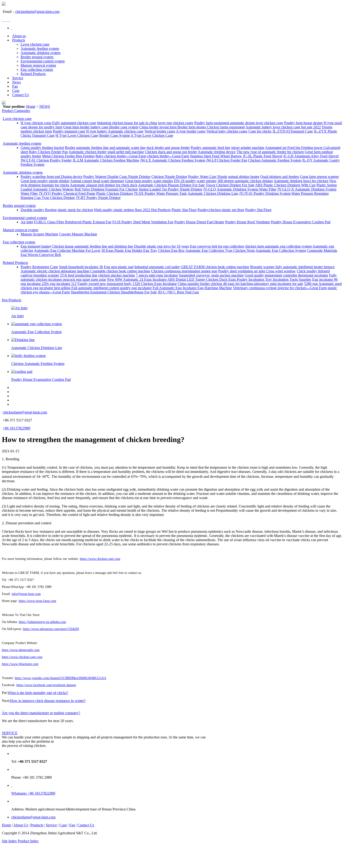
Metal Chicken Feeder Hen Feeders (68, 156)
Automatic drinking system (40, 53)
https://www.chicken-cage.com (100, 559)
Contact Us (20, 95)
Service (17, 78)
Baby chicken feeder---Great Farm (120, 156)
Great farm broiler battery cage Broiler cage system (100, 127)
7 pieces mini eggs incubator (157, 275)
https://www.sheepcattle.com (21, 650)
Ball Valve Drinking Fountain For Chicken (106, 189)
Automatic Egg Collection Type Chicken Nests (220, 250)
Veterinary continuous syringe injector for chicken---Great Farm (280, 288)
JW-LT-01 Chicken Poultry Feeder (46, 160)
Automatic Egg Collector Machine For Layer (67, 250)
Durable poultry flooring (39, 210)
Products (18, 40)
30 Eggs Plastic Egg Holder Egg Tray (129, 250)
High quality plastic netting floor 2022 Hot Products (132, 210)
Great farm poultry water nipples (149, 181)
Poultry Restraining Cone (39, 267)
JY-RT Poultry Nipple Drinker (98, 198)
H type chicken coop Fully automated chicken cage (58, 123)
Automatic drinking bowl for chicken (301, 181)
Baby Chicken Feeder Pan (48, 152)
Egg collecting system (37, 70)
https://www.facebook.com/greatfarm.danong (46, 685)
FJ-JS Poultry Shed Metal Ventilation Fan (142, 222)
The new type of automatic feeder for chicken (270, 152)
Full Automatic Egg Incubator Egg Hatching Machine (192, 288)
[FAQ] (2, 709)
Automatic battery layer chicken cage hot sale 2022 (283, 127)
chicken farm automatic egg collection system (278, 246)
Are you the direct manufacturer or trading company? (41, 713)
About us (19, 36)
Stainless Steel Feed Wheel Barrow (216, 156)
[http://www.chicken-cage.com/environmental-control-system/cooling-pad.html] (21, 372)
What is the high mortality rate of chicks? (38, 693)
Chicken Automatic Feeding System (274, 160)
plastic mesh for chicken (75, 210)
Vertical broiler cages (159, 131)
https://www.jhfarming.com (20, 664)
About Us (20, 825)
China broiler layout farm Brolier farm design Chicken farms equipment (192, 127)
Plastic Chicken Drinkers (114, 193)
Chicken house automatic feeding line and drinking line (92, 246)
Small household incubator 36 (81, 267)
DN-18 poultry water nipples (195, 181)
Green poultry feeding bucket (42, 148)
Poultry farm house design (303, 123)
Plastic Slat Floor (184, 210)
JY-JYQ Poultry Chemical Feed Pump (67, 193)
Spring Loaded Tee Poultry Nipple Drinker (170, 189)
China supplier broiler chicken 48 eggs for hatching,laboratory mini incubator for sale (240, 284)
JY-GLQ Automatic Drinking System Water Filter (239, 189)
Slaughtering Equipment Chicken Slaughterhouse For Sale (114, 292)
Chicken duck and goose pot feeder (171, 152)
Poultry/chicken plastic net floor (221, 210)
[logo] (4, 4)
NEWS (44, 106)
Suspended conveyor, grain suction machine (211, 275)
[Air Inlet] (19, 308)
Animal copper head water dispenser (97, 181)
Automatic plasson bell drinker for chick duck (103, 185)
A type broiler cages (190, 131)
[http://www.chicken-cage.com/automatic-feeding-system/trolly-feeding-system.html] (28, 356)
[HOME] (11, 28)
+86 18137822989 (16, 428)
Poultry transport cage (69, 131)
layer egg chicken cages (175, 123)
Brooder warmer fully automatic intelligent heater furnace (292, 267)
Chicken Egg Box (171, 250)
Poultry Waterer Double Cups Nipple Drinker (116, 177)
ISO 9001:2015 (51, 841)
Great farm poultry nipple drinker (45, 181)
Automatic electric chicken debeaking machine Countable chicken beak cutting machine (85, 271)
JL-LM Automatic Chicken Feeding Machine (106, 160)
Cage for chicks (259, 131)
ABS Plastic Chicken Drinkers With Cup (285, 185)
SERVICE (10, 733)
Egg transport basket (36, 246)
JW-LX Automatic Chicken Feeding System (172, 160)
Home (30, 106)
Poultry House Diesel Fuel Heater (199, 222)
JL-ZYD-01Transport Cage (292, 131)
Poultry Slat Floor (258, 210)
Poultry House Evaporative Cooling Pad (300, 222)
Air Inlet (27, 222)
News (16, 82)
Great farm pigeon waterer (319, 177)
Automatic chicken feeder (87, 152)
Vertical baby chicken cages (226, 131)
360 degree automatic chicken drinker (245, 181)
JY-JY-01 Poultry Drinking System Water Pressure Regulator (284, 193)
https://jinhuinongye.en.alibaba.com (42, 622)
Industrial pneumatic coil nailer (157, 267)
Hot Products (11, 300)
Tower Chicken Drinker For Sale (230, 185)
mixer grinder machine (247, 148)
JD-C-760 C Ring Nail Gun (178, 292)
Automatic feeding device (217, 152)
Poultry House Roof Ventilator (247, 222)
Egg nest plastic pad (118, 267)
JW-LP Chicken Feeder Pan (226, 160)
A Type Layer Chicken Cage (152, 135)
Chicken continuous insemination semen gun (184, 271)
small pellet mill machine (125, 152)
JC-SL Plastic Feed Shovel (262, 156)
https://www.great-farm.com (37, 601)
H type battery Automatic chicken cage (114, 131)
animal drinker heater (243, 177)
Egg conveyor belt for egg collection (217, 246)
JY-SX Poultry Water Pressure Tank (160, 193)
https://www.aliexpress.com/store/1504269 (51, 629)
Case (15, 91)
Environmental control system (43, 61)
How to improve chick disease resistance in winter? (48, 701)
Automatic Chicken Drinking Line (212, 193)
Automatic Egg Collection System (281, 250)
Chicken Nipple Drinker (169, 177)
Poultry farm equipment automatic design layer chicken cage (238, 123)
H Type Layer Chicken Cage (76, 135)
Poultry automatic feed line (210, 148)
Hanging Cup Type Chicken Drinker (48, 198)
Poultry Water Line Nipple (207, 177)
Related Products (33, 74)
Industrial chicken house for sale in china (127, 123)
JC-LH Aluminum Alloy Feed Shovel (311, 156)
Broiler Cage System (114, 135)
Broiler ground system (37, 57)
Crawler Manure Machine (78, 234)
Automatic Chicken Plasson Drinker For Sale (171, 185)
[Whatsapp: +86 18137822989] (11, 785)
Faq (15, 86)
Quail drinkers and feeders (279, 177)
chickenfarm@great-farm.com (37, 12)
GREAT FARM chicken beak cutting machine (215, 267)
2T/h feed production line (78, 275)
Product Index (28, 841)
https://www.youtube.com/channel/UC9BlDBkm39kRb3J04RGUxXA (60, 678)
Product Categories (16, 111)
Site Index (9, 841)
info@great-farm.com (26, 594)
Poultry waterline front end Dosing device (51, 177)
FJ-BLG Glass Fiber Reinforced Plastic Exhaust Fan (72, 222)
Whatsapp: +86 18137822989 (33, 793)
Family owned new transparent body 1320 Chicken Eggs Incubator (127, 284)
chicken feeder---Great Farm (168, 156)
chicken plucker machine (116, 275)
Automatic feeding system (40, 48)
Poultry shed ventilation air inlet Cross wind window (257, 271)
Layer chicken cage (35, 44)
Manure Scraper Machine (39, 234)
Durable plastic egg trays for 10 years (161, 246)
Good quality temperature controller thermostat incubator (286, 275)
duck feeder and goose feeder (168, 148)
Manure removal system (38, 65)
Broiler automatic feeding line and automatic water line (105, 148)
